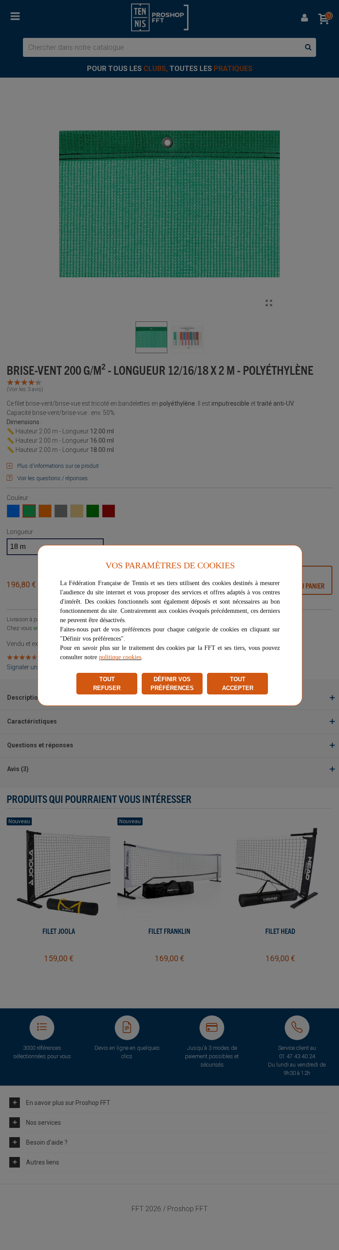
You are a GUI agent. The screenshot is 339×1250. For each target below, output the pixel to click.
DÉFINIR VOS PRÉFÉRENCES (172, 683)
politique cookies (120, 657)
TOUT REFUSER (107, 683)
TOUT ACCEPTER (237, 683)
